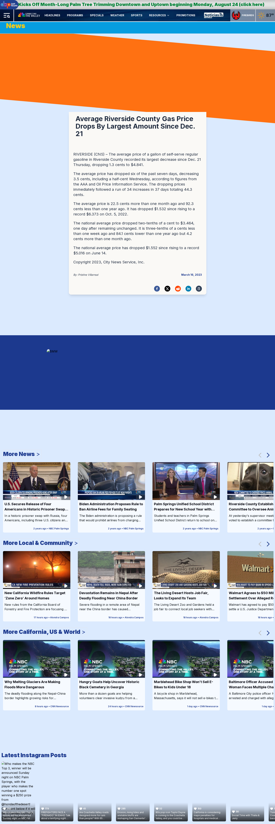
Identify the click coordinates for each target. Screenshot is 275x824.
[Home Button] (29, 15)
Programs (75, 15)
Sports (136, 15)
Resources (157, 15)
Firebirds (248, 15)
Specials (97, 15)
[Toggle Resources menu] (168, 15)
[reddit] (178, 289)
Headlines (52, 15)
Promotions (185, 15)
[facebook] (157, 289)
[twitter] (167, 289)
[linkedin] (188, 289)
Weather (117, 15)
